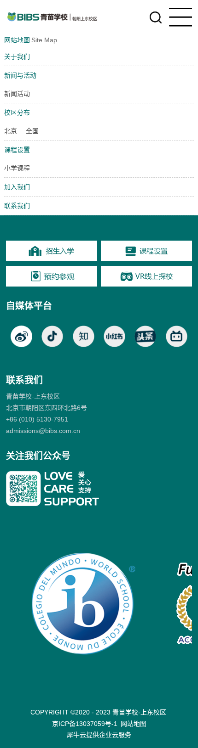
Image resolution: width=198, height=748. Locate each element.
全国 (32, 131)
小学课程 (17, 168)
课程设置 (17, 149)
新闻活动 (17, 93)
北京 (10, 131)
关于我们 (17, 56)
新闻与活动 (20, 75)
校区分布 (17, 112)
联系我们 (17, 205)
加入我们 (17, 187)
